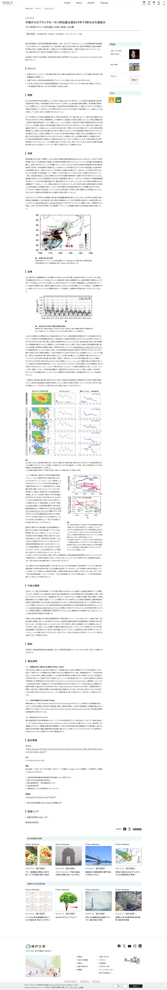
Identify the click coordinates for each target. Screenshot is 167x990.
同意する (135, 986)
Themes (104, 2)
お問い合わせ (104, 956)
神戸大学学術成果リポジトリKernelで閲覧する (43, 802)
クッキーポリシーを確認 (76, 987)
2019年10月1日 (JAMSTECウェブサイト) (44, 608)
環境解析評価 (42, 34)
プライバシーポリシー (71, 981)
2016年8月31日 (41, 203)
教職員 (79, 969)
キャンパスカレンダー (106, 969)
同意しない (120, 986)
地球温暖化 (60, 34)
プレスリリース (48, 8)
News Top (29, 8)
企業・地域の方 (82, 966)
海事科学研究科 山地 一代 (36, 817)
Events (91, 2)
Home (67, 2)
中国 (80, 34)
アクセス (102, 960)
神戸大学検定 (104, 973)
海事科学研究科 (33, 822)
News (79, 2)
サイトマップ (96, 981)
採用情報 (102, 963)
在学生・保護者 (82, 960)
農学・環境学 (31, 34)
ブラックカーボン (71, 34)
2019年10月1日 (55, 203)
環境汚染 (52, 34)
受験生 (79, 956)
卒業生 (79, 963)
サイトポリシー (85, 981)
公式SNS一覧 (104, 966)
